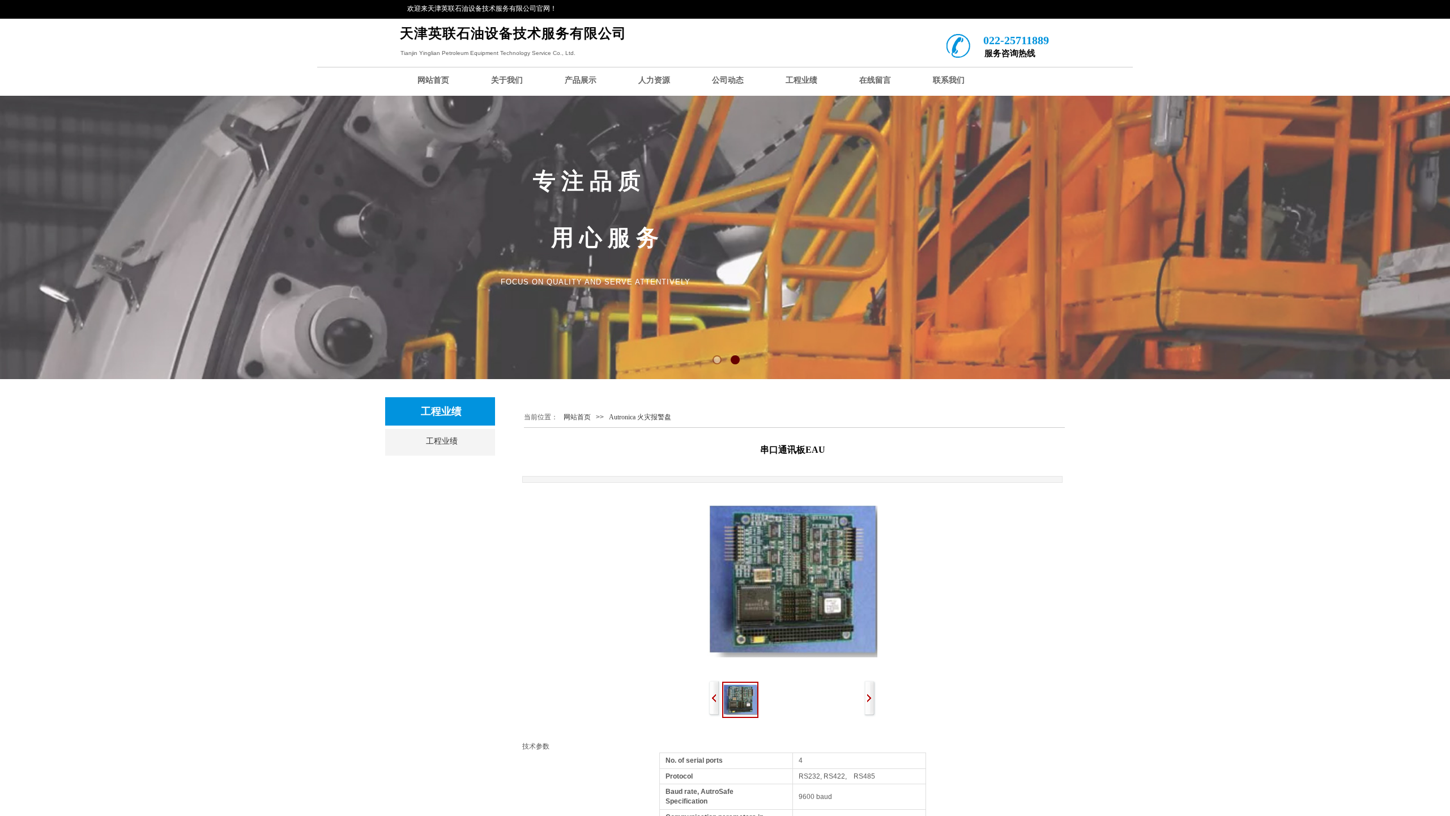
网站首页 (433, 80)
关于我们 (507, 80)
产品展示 (580, 80)
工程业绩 (801, 80)
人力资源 (654, 80)
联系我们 (949, 80)
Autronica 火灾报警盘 (640, 417)
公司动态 (728, 80)
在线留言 (875, 80)
